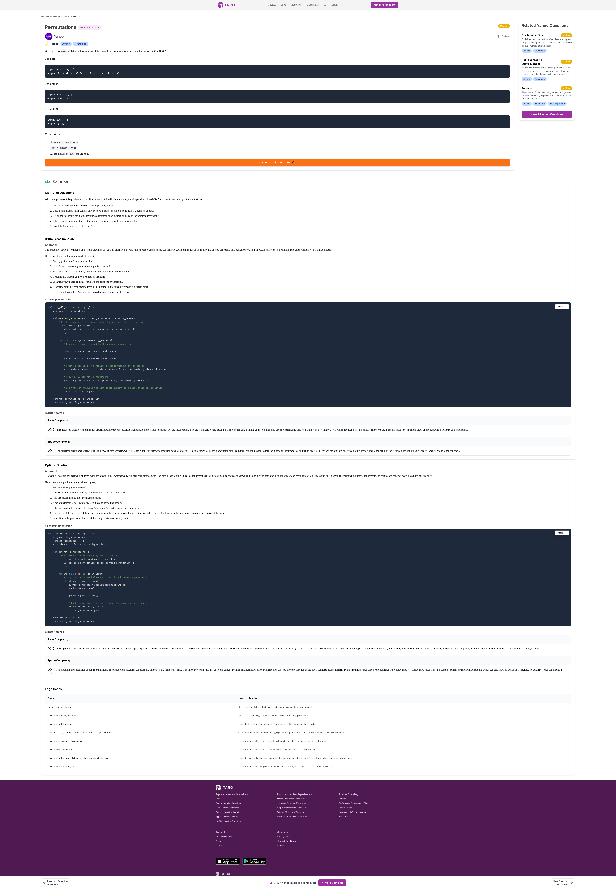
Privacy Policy (284, 836)
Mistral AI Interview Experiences (292, 817)
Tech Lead (343, 817)
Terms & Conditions (286, 841)
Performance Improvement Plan (353, 803)
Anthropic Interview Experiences (292, 803)
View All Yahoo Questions (546, 114)
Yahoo (64, 16)
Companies (55, 16)
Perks (218, 841)
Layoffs (342, 799)
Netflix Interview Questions (228, 821)
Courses (272, 4)
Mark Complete (334, 882)
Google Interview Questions (228, 803)
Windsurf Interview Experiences (291, 812)
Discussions (313, 4)
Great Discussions (224, 836)
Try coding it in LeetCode (274, 162)
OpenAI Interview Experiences (291, 799)
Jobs (283, 4)
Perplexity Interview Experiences (292, 808)
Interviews (296, 4)
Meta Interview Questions (227, 808)
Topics (219, 845)
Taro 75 (219, 799)
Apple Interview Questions (228, 817)
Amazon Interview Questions (229, 812)
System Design (345, 808)
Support (280, 845)
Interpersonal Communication (352, 812)
